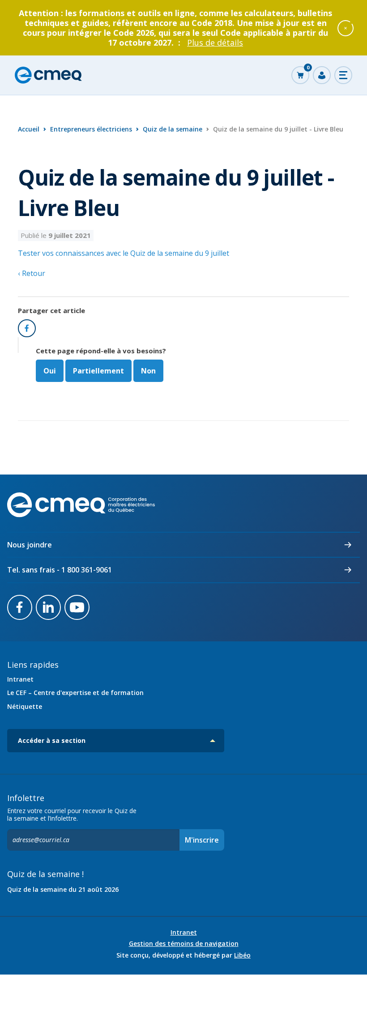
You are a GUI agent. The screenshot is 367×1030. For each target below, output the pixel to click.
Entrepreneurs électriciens (91, 129)
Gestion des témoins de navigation (184, 944)
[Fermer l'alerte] (345, 28)
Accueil (28, 129)
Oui (49, 371)
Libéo (242, 955)
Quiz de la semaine (172, 129)
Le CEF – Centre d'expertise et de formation (75, 692)
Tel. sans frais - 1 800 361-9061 (59, 570)
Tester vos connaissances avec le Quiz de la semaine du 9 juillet (123, 253)
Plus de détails (215, 42)
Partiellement (98, 371)
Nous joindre (29, 545)
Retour (32, 273)
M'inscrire (202, 840)
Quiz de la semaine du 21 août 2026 (63, 889)
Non (148, 371)
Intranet (20, 679)
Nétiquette (24, 706)
